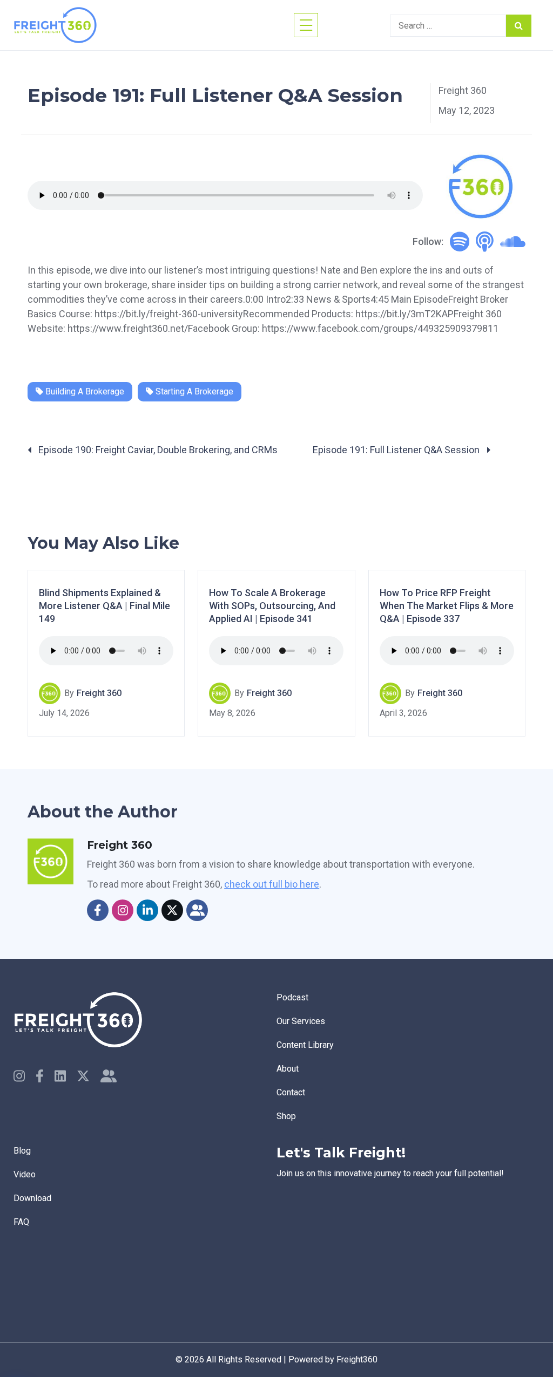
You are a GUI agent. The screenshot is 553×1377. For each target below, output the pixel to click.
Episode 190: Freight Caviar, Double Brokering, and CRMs (157, 449)
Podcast (292, 997)
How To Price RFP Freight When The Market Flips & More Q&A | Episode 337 (447, 606)
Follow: (428, 242)
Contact (290, 1092)
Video (25, 1174)
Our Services (300, 1021)
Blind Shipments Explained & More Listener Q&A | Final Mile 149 (104, 606)
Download (32, 1198)
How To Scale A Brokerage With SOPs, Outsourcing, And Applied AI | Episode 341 (272, 606)
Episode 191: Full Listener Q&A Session (397, 449)
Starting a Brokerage (193, 391)
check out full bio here (271, 884)
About (287, 1069)
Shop (286, 1116)
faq (21, 1222)
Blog (22, 1151)
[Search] (518, 26)
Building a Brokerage (83, 391)
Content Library (305, 1045)
